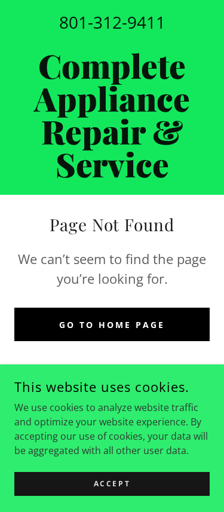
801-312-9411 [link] (112, 22)
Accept (112, 484)
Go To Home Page (112, 324)
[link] (112, 114)
